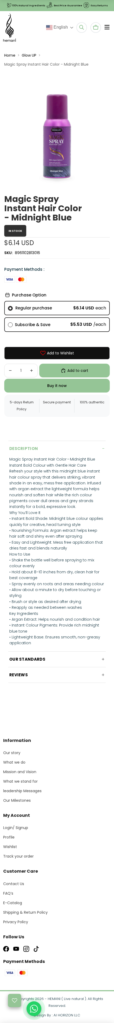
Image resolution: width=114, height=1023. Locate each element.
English (60, 27)
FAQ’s (8, 893)
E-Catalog (12, 902)
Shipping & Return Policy (25, 912)
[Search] (81, 27)
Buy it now (57, 385)
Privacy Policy (15, 922)
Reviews (18, 675)
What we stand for (20, 781)
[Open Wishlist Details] (14, 1000)
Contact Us (13, 883)
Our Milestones (17, 800)
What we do (14, 762)
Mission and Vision (19, 771)
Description (23, 448)
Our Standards (27, 659)
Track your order (18, 856)
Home (9, 55)
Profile (9, 837)
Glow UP (29, 55)
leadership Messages (22, 791)
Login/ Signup (15, 827)
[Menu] (107, 27)
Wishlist (10, 846)
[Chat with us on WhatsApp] (34, 1008)
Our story (11, 752)
